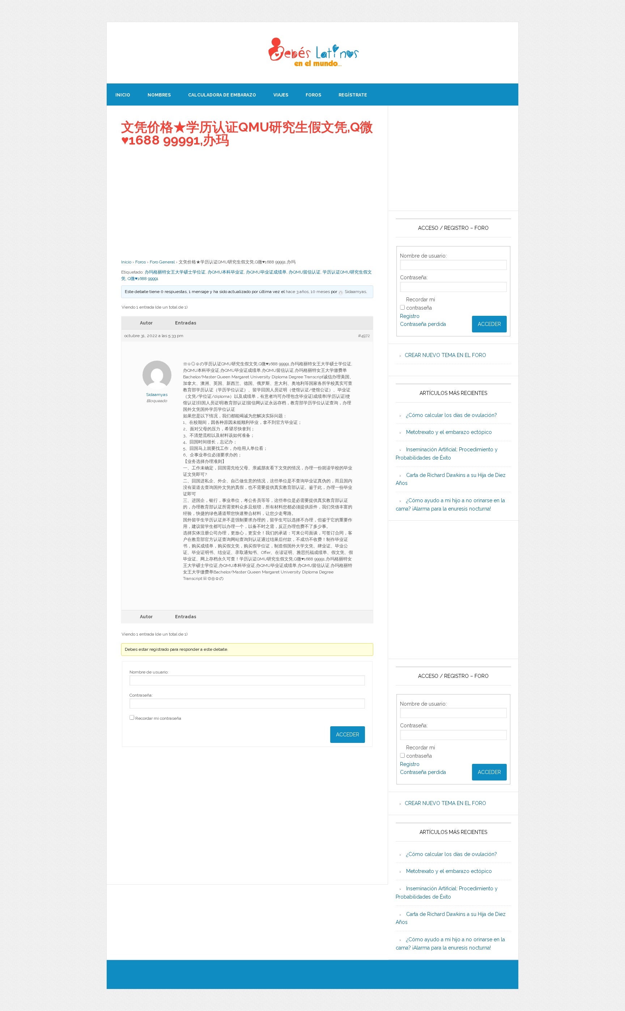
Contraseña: (141, 695)
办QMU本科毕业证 (226, 272)
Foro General (162, 261)
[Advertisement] (247, 202)
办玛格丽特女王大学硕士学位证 (175, 272)
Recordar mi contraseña (158, 718)
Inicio (126, 261)
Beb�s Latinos (312, 52)
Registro (410, 316)
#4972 (364, 335)
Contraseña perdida (423, 324)
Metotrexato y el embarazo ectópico (449, 432)
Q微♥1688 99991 (143, 278)
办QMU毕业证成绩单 (266, 272)
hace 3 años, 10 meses (308, 291)
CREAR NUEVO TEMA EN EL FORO (445, 355)
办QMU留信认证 (304, 272)
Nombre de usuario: (149, 672)
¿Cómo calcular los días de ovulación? (451, 415)
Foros (140, 261)
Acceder (347, 734)
